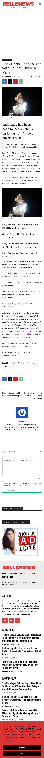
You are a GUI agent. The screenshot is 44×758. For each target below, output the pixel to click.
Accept (22, 747)
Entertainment (13, 12)
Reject (22, 753)
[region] (22, 739)
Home (4, 12)
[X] (10, 81)
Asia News (6, 644)
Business (5, 658)
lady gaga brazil (14, 363)
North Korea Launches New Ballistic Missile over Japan (33, 395)
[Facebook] (4, 81)
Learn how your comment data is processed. (21, 484)
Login (39, 451)
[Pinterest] (15, 81)
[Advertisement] (22, 36)
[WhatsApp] (21, 81)
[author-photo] (22, 418)
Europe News (7, 671)
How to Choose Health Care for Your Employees (12, 394)
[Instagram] (11, 620)
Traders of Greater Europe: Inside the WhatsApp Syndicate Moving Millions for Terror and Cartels (21, 665)
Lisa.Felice (7, 76)
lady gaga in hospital (9, 366)
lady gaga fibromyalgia (28, 363)
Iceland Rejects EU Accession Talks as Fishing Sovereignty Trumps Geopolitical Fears (21, 651)
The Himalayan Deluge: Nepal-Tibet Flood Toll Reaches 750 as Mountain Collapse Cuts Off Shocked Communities (21, 637)
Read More (8, 740)
